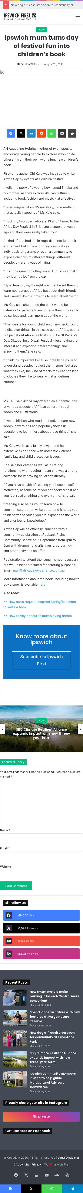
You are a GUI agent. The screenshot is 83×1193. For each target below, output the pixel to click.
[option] (41, 728)
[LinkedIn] (31, 133)
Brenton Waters (29, 64)
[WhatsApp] (51, 133)
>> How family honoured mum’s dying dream (37, 616)
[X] (21, 133)
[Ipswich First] (20, 16)
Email (5, 848)
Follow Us (43, 1117)
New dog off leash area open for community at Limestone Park (52, 1037)
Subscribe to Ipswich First (41, 660)
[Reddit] (41, 133)
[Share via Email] (62, 133)
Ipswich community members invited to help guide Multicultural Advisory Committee (53, 1080)
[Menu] (78, 18)
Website (5, 866)
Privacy (36, 1164)
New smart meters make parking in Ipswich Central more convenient (54, 996)
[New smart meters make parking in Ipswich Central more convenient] (15, 998)
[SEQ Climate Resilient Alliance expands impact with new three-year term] (15, 1059)
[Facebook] (11, 133)
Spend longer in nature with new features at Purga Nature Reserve (55, 1016)
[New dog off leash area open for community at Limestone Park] (15, 1038)
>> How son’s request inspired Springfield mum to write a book (39, 604)
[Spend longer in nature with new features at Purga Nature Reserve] (15, 1018)
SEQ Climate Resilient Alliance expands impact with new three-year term (41, 733)
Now (42, 29)
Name (5, 830)
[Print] (72, 133)
